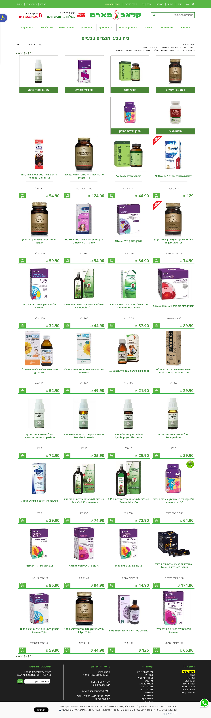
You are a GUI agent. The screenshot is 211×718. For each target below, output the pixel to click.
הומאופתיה (167, 27)
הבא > (19, 53)
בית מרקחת (27, 27)
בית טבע (185, 27)
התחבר (43, 4)
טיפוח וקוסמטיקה (128, 27)
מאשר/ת (41, 709)
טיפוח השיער (86, 27)
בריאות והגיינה (66, 27)
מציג (40, 44)
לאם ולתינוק (46, 27)
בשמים (148, 27)
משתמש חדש (31, 4)
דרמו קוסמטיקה (106, 27)
